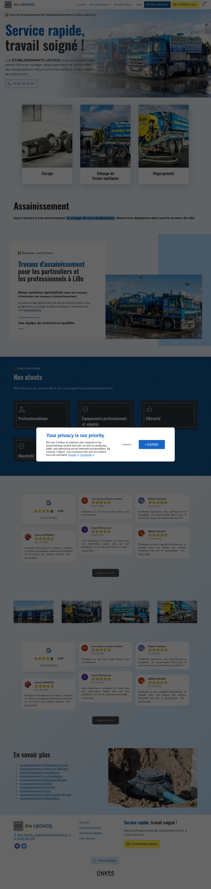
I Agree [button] (151, 444)
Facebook (86, 455)
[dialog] (105, 445)
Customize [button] (126, 444)
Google (72, 455)
